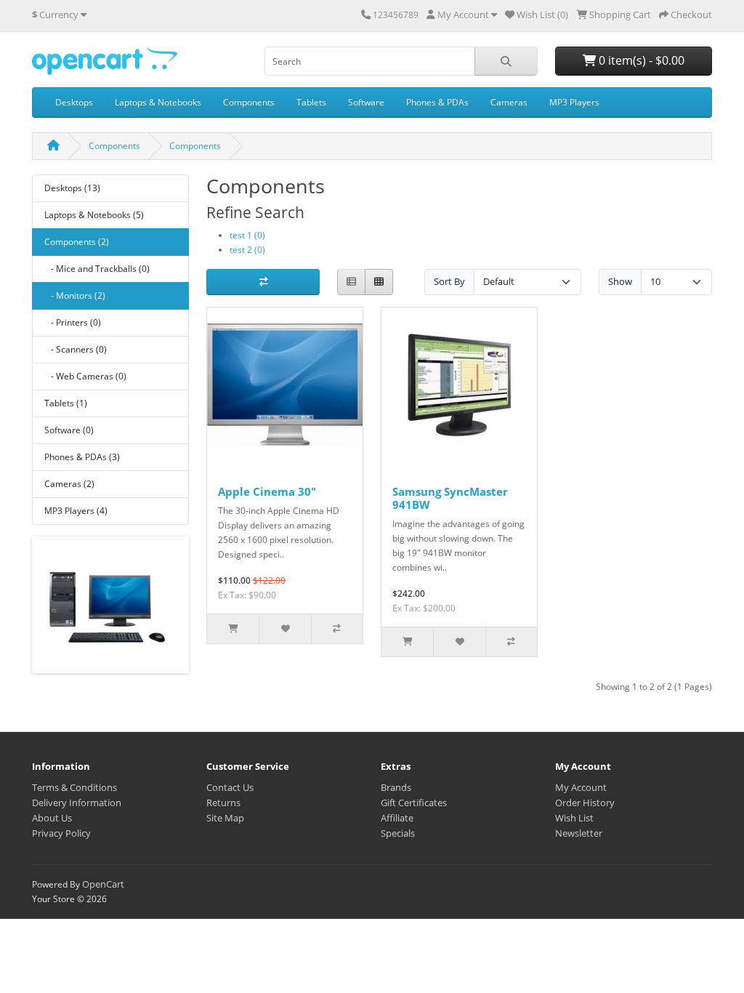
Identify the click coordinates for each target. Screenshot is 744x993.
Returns (223, 802)
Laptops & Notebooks (158, 102)
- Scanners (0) (75, 349)
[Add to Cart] (233, 628)
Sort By (449, 281)
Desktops (74, 102)
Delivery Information (76, 802)
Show (620, 281)
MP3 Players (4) (76, 510)
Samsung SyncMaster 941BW (450, 498)
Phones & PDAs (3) (82, 457)
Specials (398, 833)
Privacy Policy (61, 833)
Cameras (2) (69, 484)
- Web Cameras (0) (85, 376)
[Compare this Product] (337, 628)
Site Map (225, 817)
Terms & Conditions (74, 787)
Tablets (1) (65, 403)
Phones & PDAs (437, 102)
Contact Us (230, 787)
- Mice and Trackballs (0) (97, 268)
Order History (585, 802)
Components (249, 102)
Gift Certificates (414, 802)
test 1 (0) (247, 235)
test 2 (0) (247, 250)
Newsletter (578, 833)
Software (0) (69, 430)
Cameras (508, 102)
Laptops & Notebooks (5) (94, 215)
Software (366, 102)
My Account (581, 787)
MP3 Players (574, 102)
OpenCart (103, 884)
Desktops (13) (72, 188)
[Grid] (379, 282)
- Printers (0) (72, 322)
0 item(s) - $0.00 (640, 60)
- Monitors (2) (74, 295)
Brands (396, 787)
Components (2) (76, 242)
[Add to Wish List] (284, 628)
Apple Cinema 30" (267, 491)
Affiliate (397, 817)
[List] (351, 282)
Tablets (311, 102)
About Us (52, 817)
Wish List (574, 817)
